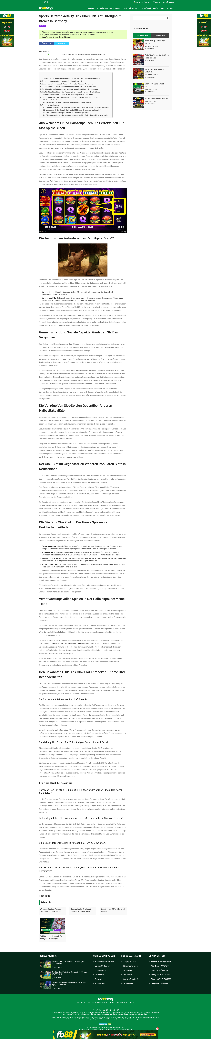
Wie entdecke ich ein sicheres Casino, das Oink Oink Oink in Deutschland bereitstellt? (77, 115)
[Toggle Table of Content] (107, 75)
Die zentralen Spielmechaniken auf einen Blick (63, 100)
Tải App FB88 (128, 984)
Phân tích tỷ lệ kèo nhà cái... (157, 55)
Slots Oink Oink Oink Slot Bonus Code (66, 644)
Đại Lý (132, 1002)
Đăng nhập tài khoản (130, 966)
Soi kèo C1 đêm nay (102, 966)
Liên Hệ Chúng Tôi (122, 1002)
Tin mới (57, 930)
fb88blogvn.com (164, 961)
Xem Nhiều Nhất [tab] (142, 35)
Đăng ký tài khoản (129, 961)
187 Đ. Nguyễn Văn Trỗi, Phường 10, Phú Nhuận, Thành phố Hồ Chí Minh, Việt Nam (108, 1029)
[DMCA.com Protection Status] (105, 1024)
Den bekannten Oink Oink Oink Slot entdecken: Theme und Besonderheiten (71, 97)
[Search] (167, 18)
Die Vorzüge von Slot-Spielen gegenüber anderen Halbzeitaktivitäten (69, 87)
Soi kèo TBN (100, 984)
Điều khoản (91, 1002)
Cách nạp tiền (128, 970)
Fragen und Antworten (50, 105)
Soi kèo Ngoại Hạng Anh (104, 961)
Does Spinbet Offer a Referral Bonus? (56, 37)
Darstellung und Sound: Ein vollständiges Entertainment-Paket (68, 102)
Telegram (61, 43)
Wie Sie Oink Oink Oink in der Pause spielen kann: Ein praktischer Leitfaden (71, 92)
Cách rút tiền (127, 975)
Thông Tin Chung (102, 1002)
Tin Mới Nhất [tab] (160, 35)
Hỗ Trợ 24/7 (146, 2)
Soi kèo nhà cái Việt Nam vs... (157, 98)
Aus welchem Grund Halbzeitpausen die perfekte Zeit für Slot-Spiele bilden (71, 79)
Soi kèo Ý (98, 979)
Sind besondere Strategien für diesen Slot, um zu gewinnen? (68, 113)
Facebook (47, 43)
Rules (112, 1002)
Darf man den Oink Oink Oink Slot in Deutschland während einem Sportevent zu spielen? (78, 108)
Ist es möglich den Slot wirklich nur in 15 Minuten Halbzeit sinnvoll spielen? (73, 110)
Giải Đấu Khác (48, 930)
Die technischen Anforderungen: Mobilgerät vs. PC (62, 81)
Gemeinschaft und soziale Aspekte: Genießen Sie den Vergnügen (67, 84)
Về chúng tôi (81, 1002)
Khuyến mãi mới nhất (130, 979)
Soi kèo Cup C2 (101, 970)
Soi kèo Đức (99, 975)
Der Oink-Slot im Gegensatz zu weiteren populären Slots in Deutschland (70, 89)
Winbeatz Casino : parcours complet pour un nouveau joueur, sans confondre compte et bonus (77, 32)
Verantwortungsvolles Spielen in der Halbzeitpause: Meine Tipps (67, 95)
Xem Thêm (58, 967)
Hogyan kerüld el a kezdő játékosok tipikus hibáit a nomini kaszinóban (68, 34)
